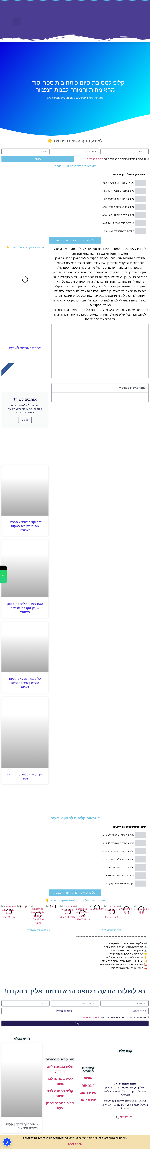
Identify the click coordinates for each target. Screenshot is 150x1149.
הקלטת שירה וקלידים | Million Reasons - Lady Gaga (121, 231)
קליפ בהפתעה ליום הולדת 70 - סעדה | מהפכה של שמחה (121, 207)
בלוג (91, 98)
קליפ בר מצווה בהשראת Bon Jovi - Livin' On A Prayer (121, 199)
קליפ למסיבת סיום (56, 98)
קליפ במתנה (72, 98)
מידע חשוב (88, 1092)
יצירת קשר (88, 1100)
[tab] (124, 183)
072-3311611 (127, 1117)
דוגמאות (84, 98)
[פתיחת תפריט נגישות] (7, 1142)
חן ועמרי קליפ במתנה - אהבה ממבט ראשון (121, 223)
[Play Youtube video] (100, 351)
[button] (56, 23)
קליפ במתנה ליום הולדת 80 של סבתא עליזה (121, 191)
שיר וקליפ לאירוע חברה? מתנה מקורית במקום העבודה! (25, 526)
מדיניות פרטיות (75, 1144)
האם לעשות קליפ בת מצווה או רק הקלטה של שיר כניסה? (25, 608)
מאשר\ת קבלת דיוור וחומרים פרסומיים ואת (116, 159)
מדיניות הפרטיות (95, 159)
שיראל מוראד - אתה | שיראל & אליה (121, 183)
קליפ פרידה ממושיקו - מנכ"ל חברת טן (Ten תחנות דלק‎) (121, 215)
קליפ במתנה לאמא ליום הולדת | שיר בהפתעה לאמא (25, 683)
